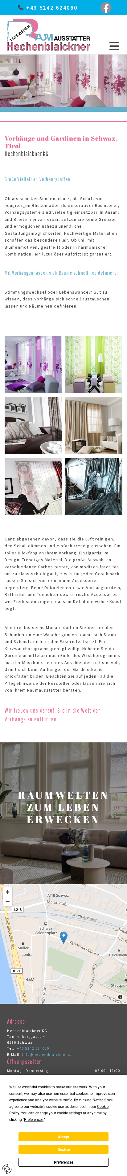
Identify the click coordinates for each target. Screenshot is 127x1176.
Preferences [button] (33, 1119)
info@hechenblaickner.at (47, 1054)
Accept (63, 1137)
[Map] (63, 944)
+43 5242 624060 (52, 7)
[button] (108, 46)
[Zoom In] (7, 892)
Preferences (63, 1162)
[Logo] (49, 35)
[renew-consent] (7, 1169)
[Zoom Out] (7, 901)
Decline (64, 1150)
